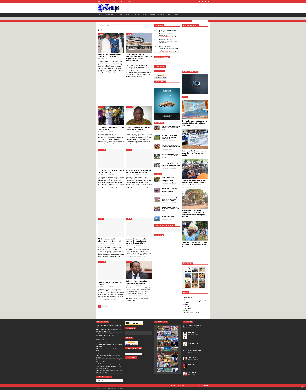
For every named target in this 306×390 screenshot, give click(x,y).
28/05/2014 (130, 245)
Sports (170, 15)
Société (152, 15)
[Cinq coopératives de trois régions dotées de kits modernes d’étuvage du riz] (202, 280)
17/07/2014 (102, 174)
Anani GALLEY (192, 372)
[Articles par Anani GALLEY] (185, 375)
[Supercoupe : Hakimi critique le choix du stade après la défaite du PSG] (167, 354)
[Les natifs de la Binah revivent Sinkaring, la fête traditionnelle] (195, 285)
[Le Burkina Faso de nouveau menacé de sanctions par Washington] (174, 359)
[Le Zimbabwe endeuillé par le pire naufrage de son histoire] (160, 359)
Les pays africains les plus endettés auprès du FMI (108, 342)
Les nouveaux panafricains (166, 39)
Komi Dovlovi (192, 332)
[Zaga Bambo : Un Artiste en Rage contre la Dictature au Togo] (188, 285)
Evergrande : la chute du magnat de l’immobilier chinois (109, 353)
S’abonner (110, 18)
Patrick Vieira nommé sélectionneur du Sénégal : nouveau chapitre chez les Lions (109, 371)
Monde (198, 385)
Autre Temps (159, 122)
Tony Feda (191, 364)
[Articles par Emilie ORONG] (185, 359)
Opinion (136, 15)
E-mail (156, 61)
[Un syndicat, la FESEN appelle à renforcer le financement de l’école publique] (157, 165)
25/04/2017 (102, 131)
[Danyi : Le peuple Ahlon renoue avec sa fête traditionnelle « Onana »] (157, 146)
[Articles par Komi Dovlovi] (185, 338)
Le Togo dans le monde (165, 46)
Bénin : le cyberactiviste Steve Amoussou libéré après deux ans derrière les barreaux (170, 190)
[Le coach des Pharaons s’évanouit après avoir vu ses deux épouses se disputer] (174, 343)
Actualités (109, 15)
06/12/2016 (130, 131)
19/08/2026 (165, 131)
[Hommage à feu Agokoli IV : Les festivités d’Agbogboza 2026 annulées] (157, 156)
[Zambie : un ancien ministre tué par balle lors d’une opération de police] (157, 209)
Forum (129, 1)
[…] (114, 72)
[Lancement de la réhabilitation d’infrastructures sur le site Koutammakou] (195, 280)
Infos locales (181, 385)
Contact (122, 1)
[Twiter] (199, 1)
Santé (144, 15)
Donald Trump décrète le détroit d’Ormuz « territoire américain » (108, 356)
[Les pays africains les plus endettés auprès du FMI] (157, 218)
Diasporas (205, 385)
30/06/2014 (130, 174)
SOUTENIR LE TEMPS (143, 18)
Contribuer (119, 18)
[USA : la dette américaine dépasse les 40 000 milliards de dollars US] (174, 333)
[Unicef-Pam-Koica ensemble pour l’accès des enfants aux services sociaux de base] (188, 275)
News (105, 1)
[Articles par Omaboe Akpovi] (185, 345)
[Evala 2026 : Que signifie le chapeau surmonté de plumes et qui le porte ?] (195, 231)
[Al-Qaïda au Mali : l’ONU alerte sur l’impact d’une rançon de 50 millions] (167, 359)
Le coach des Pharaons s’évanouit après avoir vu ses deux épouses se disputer (108, 367)
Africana (158, 174)
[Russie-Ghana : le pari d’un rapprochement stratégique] (167, 343)
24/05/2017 (102, 59)
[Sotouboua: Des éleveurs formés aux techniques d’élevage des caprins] (195, 139)
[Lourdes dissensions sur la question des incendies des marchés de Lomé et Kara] (139, 227)
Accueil (100, 15)
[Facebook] (205, 1)
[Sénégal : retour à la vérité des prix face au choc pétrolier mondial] (160, 364)
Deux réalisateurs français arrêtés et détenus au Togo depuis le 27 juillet (171, 128)
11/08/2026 (165, 140)
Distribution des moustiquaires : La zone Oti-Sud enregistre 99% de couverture (195, 123)
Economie (161, 15)
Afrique (127, 15)
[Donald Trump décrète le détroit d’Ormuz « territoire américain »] (174, 338)
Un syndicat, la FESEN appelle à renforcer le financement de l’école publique (171, 165)
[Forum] (208, 1)
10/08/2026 (165, 149)
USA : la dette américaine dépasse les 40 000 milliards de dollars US (109, 345)
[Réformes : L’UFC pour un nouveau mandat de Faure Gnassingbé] (139, 158)
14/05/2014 (130, 285)
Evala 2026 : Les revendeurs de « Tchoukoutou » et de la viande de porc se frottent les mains (194, 183)
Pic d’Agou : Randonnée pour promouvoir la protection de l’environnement (169, 137)
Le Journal (113, 1)
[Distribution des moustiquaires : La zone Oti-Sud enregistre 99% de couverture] (195, 109)
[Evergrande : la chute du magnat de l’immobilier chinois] (167, 338)
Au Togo (119, 15)
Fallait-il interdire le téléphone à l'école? (168, 31)
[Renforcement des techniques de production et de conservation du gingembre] (202, 275)
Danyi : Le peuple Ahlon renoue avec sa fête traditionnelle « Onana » (171, 146)
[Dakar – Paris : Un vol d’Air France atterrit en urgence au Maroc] (160, 338)
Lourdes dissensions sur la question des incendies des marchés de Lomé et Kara (136, 241)
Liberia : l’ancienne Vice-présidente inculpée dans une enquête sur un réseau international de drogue (108, 326)
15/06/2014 (102, 243)
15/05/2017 (130, 63)
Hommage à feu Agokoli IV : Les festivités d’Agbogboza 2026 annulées (170, 156)
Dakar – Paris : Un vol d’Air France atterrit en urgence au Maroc (109, 349)
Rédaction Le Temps (165, 36)
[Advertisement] (125, 91)
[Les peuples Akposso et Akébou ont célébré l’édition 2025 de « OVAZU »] (202, 270)
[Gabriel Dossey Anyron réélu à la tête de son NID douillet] (139, 115)
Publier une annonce (130, 18)
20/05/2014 (102, 286)
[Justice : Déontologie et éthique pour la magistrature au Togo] (188, 270)
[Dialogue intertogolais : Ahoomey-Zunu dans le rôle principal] (139, 270)
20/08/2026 (165, 220)
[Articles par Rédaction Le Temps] (185, 353)
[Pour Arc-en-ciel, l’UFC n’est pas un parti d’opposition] (111, 158)
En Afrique (191, 385)
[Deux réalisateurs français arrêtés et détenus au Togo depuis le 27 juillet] (157, 128)
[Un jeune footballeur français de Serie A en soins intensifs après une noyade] (160, 354)
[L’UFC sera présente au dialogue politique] (111, 270)
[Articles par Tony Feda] (185, 367)
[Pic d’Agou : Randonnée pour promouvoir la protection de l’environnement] (157, 137)
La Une (99, 1)
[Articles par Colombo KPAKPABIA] (185, 327)
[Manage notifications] (302, 386)
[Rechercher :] (200, 21)
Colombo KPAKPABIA (194, 325)
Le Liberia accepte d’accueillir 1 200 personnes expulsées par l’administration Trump (170, 199)
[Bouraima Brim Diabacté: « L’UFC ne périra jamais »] (111, 115)
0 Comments (111, 59)
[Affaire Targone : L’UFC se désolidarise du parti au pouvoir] (111, 227)
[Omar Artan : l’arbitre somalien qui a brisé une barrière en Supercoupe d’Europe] (167, 364)
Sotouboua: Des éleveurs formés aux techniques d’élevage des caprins (194, 153)
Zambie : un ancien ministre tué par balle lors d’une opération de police (170, 209)
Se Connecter (101, 18)
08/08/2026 (165, 159)
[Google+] (202, 1)
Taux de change (157, 85)
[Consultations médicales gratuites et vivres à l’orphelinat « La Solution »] (195, 270)
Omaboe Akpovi (193, 343)
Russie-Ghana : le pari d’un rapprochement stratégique (109, 364)
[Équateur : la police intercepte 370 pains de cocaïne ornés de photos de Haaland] (167, 370)
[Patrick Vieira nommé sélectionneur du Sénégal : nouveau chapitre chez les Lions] (160, 349)
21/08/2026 (165, 183)
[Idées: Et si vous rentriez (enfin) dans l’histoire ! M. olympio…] (111, 43)
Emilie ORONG (192, 358)
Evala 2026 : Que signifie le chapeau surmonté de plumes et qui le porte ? (195, 244)
